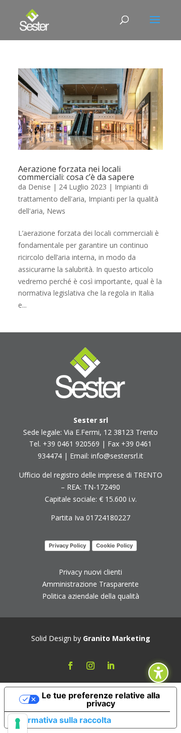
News (56, 211)
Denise (39, 187)
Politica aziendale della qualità (90, 596)
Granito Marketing (116, 638)
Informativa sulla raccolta (62, 720)
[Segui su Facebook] (70, 666)
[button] (155, 26)
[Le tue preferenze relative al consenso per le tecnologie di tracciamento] (17, 723)
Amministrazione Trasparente (90, 584)
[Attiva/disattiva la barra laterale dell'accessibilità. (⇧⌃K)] (158, 673)
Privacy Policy (67, 545)
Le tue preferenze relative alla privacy (101, 699)
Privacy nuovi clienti (90, 572)
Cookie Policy (114, 545)
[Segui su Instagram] (90, 666)
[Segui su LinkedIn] (111, 666)
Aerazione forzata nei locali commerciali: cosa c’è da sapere (76, 172)
